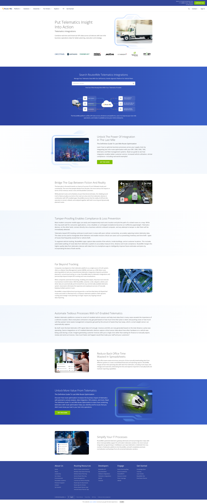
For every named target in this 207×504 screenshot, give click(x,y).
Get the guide (105, 162)
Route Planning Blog (122, 469)
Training (139, 471)
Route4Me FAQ (141, 476)
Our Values (58, 476)
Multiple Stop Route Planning (82, 471)
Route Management (79, 478)
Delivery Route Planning (80, 474)
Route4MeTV (120, 474)
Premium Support (59, 483)
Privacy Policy (87, 497)
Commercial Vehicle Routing (81, 480)
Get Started (70, 9)
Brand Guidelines (122, 471)
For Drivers (46, 9)
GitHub (100, 478)
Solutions (26, 9)
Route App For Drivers (80, 485)
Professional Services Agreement (104, 497)
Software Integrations (104, 474)
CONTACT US (200, 3)
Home (56, 469)
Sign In (203, 9)
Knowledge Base (141, 469)
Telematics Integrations (104, 476)
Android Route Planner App (81, 489)
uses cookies (93, 502)
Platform (17, 9)
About (56, 471)
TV (63, 9)
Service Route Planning (80, 476)
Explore (56, 9)
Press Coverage (121, 478)
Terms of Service (79, 497)
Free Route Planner (142, 478)
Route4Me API (102, 469)
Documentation (102, 471)
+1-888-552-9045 (186, 3)
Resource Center (121, 476)
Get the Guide (62, 413)
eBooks (119, 480)
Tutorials (100, 480)
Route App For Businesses (81, 483)
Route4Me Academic (60, 480)
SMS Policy (94, 497)
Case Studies (140, 474)
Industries (36, 9)
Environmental (59, 478)
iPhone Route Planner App (81, 487)
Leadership (58, 474)
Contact (194, 9)
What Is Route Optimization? (81, 469)
